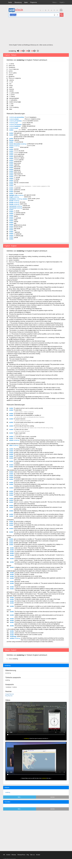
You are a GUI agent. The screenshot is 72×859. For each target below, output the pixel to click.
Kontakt (38, 854)
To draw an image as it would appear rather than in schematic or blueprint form (36, 541)
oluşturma (18, 78)
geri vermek (19, 193)
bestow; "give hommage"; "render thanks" (25, 542)
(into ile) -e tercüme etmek (21, 182)
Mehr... (19, 797)
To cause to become (19, 419)
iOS (4, 854)
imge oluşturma (18, 174)
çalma (15, 73)
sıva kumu (24, 128)
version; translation (14, 260)
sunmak (16, 181)
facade (14, 200)
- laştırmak (17, 232)
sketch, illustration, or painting (17, 258)
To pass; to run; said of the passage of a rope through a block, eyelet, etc (34, 493)
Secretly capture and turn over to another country (28, 634)
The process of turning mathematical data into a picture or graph (27, 382)
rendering (16, 107)
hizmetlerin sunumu (32, 121)
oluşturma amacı (35, 119)
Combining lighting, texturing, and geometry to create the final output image (30, 321)
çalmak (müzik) (20, 214)
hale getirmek (18, 133)
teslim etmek (17, 172)
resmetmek (17, 168)
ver (12, 82)
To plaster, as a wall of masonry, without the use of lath (30, 620)
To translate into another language (23, 413)
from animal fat (13, 355)
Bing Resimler (8, 696)
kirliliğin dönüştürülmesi (28, 126)
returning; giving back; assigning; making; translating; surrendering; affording (30, 256)
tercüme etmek (18, 227)
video (13, 445)
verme (12, 64)
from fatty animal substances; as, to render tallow (28, 576)
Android (8, 854)
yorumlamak (19, 142)
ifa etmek (21, 151)
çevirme (11, 74)
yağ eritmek (21, 154)
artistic (14, 440)
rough (14, 197)
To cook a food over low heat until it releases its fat (28, 450)
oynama (11, 80)
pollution (14, 126)
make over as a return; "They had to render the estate (30, 548)
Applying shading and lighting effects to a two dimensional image (27, 341)
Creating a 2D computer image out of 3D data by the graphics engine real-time (31, 310)
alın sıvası (22, 202)
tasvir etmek (17, 163)
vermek (18, 177)
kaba (10, 109)
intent (14, 119)
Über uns (32, 854)
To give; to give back (19, 433)
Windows (14, 854)
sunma (10, 71)
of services (15, 121)
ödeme (13, 96)
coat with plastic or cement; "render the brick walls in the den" (32, 572)
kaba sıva (16, 69)
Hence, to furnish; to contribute (22, 523)
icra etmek (17, 191)
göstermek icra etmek (20, 225)
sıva (12, 103)
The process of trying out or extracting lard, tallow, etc (24, 332)
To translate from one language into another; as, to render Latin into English (36, 549)
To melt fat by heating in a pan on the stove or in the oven (30, 456)
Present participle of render (16, 254)
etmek (17, 211)
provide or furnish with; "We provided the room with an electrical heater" (34, 452)
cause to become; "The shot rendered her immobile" (29, 633)
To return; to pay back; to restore (23, 491)
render (11, 130)
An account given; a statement (22, 521)
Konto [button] (54, 2)
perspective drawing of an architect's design (21, 357)
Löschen (52, 797)
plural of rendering (22, 636)
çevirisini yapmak (20, 212)
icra (10, 84)
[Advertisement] (36, 31)
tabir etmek (17, 228)
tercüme (11, 89)
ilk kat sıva (30, 122)
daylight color (16, 195)
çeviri (10, 87)
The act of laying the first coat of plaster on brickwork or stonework (27, 282)
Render (11, 140)
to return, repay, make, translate (25, 438)
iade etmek (26, 209)
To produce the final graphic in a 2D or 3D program (28, 449)
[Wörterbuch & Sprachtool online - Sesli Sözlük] (16, 12)
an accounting (16, 117)
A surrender (17, 477)
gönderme (11, 76)
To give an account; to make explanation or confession (30, 587)
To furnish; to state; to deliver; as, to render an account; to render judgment (35, 618)
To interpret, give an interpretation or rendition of (27, 415)
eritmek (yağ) (19, 235)
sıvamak (16, 149)
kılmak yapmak (24, 147)
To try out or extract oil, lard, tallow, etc (24, 482)
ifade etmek (17, 167)
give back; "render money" (22, 581)
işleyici (22, 158)
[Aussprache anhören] (22, 51)
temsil (11, 85)
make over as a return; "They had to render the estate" (29, 472)
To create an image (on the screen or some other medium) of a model (34, 601)
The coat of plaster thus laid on (18, 359)
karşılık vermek (23, 152)
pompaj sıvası (26, 207)
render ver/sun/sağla (15, 102)
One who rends (18, 500)
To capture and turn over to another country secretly (28, 408)
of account (15, 124)
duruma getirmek (18, 156)
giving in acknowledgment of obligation (20, 312)
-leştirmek (16, 165)
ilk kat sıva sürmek (19, 138)
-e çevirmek (17, 188)
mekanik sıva (26, 205)
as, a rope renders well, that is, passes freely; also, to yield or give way (33, 473)
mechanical (15, 206)
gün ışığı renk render (30, 195)
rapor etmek (22, 175)
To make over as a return (21, 429)
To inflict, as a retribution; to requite (24, 574)
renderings (13, 636)
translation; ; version (18, 199)
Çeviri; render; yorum (34, 198)
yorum (13, 94)
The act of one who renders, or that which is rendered (24, 265)
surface (15, 638)
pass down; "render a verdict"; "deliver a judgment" (28, 498)
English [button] (62, 2)
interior (14, 146)
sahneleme (14, 100)
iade (12, 105)
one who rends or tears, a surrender (26, 436)
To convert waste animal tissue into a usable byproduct (29, 422)
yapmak (21, 159)
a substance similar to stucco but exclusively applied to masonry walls (33, 465)
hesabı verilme (26, 124)
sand (13, 128)
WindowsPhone (21, 854)
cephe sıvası (23, 204)
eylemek (16, 140)
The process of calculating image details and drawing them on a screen (29, 396)
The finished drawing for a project (18, 267)
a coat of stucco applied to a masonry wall (21, 294)
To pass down (18, 410)
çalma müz (12, 65)
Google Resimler (9, 694)
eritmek (16, 221)
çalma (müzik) (15, 93)
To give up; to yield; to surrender (24, 631)
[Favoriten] (37, 52)
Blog (28, 854)
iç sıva (33, 145)
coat (13, 122)
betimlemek (17, 170)
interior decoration (17, 144)
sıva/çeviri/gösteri (14, 98)
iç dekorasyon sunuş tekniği (34, 144)
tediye (15, 220)
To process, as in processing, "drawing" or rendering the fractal (32, 597)
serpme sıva (27, 197)
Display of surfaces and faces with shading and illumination (30, 505)
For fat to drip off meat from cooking (24, 426)
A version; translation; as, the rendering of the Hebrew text (25, 308)
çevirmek (18, 218)
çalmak (16, 237)
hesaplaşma (33, 117)
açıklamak (18, 234)
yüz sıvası (30, 200)
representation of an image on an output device (22, 276)
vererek (11, 91)
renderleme (12, 67)
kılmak (17, 179)
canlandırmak (17, 161)
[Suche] (61, 15)
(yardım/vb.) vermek (19, 190)
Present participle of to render (17, 271)
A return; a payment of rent (22, 553)
